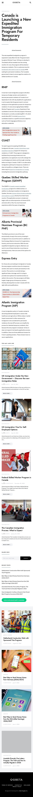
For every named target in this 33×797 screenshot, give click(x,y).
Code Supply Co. (23, 791)
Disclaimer (27, 785)
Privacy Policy (17, 786)
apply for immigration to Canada (19, 169)
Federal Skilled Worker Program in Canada (16, 478)
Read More (6, 393)
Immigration (5, 11)
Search (26, 558)
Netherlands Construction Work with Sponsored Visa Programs (16, 639)
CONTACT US (18, 785)
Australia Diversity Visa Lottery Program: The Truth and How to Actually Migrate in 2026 (14, 760)
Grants (5, 674)
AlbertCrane (9, 483)
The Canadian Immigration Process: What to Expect (13, 529)
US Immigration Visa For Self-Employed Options (14, 428)
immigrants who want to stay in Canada (13, 69)
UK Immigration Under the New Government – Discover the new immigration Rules (15, 378)
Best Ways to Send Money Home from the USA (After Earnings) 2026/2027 (14, 719)
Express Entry (21, 116)
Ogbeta (16, 2)
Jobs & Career (7, 635)
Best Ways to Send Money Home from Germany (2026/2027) (14, 678)
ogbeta (7, 384)
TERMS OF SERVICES (7, 785)
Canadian (17, 109)
